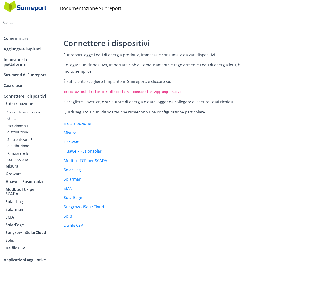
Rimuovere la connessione (18, 156)
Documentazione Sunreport (89, 8)
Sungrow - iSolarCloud (84, 207)
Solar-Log (72, 169)
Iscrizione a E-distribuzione (18, 128)
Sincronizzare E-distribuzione (20, 142)
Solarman (72, 179)
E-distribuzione (77, 123)
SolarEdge (73, 197)
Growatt (71, 142)
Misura (70, 132)
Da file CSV (73, 225)
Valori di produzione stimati (23, 115)
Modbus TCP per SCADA (85, 160)
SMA (68, 188)
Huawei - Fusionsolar (83, 151)
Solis (68, 216)
